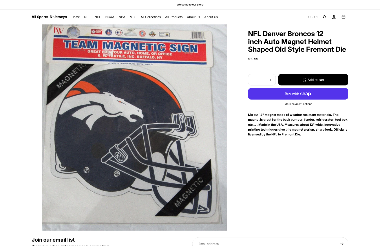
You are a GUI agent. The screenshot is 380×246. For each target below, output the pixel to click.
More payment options (298, 103)
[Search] (324, 17)
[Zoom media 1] (135, 127)
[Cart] (343, 17)
